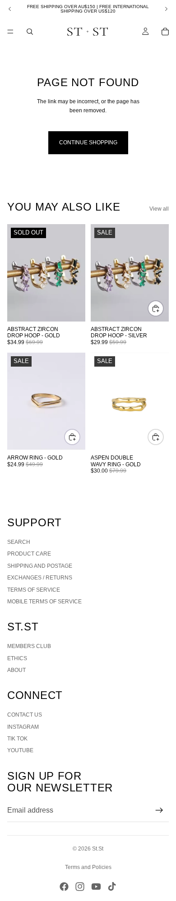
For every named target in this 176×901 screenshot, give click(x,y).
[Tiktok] (112, 886)
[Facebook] (64, 886)
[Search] (30, 31)
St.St (97, 849)
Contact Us (24, 715)
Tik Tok (17, 739)
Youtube (20, 750)
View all (159, 209)
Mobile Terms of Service (44, 601)
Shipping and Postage (39, 566)
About (16, 670)
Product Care (29, 554)
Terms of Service (33, 590)
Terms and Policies (88, 867)
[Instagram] (79, 886)
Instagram (23, 727)
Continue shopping (88, 142)
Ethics (17, 658)
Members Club (29, 646)
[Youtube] (96, 886)
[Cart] (165, 31)
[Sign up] (159, 810)
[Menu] (10, 31)
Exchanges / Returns (39, 578)
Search (18, 542)
